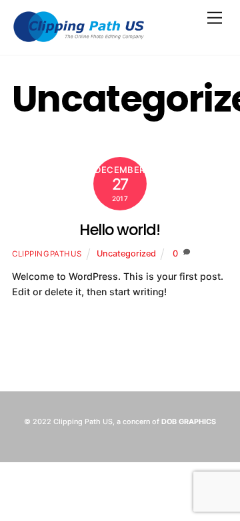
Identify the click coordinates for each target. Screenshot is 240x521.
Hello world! (119, 229)
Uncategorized (126, 253)
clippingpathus (47, 253)
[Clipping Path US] (78, 37)
